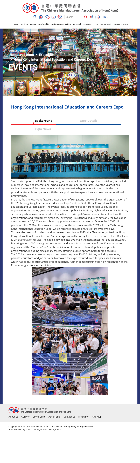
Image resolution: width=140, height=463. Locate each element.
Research (77, 24)
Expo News (43, 129)
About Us (13, 416)
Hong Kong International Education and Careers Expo (54, 59)
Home (13, 55)
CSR (96, 24)
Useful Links (39, 416)
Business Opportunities (61, 24)
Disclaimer (83, 416)
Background (33, 121)
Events (33, 24)
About (15, 24)
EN (105, 17)
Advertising (54, 416)
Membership (43, 24)
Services (24, 24)
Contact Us (69, 416)
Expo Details (88, 121)
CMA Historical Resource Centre (114, 24)
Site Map (97, 416)
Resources (88, 24)
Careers (25, 416)
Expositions (47, 55)
